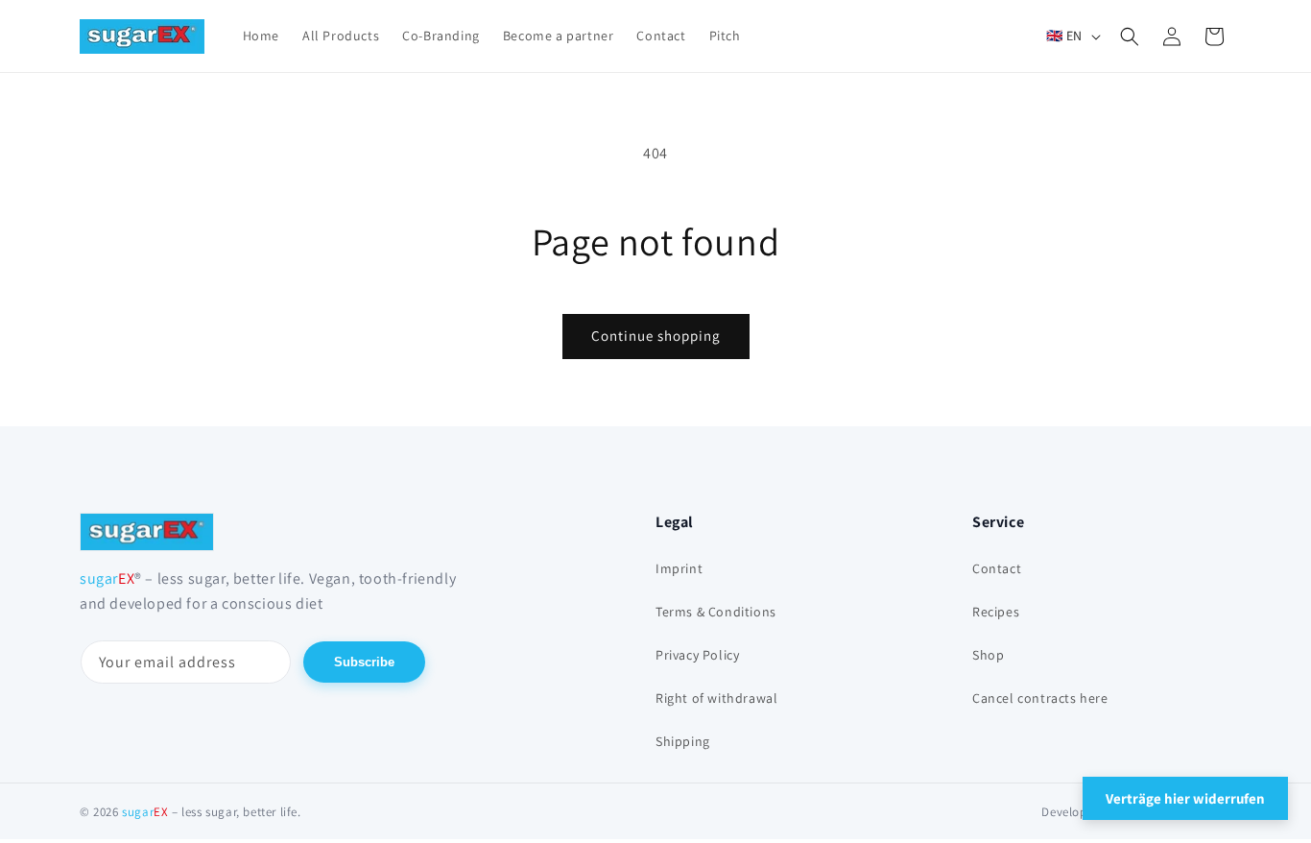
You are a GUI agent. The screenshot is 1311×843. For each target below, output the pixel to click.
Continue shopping (656, 335)
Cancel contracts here (1040, 698)
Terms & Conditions (716, 611)
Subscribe (364, 662)
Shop (988, 654)
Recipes (995, 611)
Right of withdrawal (716, 698)
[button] (1129, 36)
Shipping (683, 741)
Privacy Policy (697, 654)
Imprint (679, 568)
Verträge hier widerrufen (1185, 798)
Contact (996, 568)
